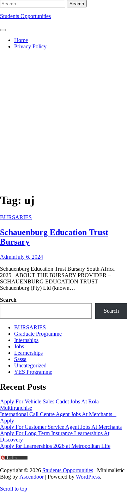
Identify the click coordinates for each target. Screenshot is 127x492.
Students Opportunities (25, 16)
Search (8, 300)
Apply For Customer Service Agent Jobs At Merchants (61, 427)
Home (21, 40)
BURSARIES (16, 217)
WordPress (88, 477)
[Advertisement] (63, 119)
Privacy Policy (30, 46)
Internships (26, 340)
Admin (8, 257)
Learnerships (28, 353)
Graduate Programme (38, 334)
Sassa (20, 359)
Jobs (19, 346)
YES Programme (33, 372)
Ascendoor (31, 477)
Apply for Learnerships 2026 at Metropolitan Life (55, 446)
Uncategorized (30, 365)
